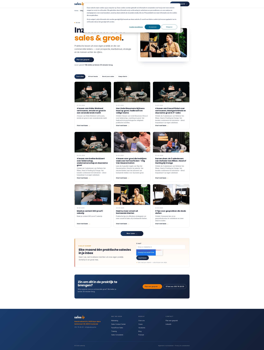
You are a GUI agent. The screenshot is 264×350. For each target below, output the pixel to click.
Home (76, 10)
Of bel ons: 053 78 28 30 (175, 286)
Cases (140, 324)
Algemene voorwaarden (166, 345)
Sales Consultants (117, 335)
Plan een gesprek (84, 60)
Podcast (141, 335)
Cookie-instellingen (136, 27)
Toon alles (80, 76)
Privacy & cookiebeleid (182, 345)
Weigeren (169, 27)
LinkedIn (168, 324)
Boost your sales (108, 76)
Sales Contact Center (118, 324)
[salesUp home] (79, 4)
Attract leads (93, 76)
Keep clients (122, 76)
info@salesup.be (90, 327)
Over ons (141, 320)
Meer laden (132, 234)
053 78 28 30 (79, 327)
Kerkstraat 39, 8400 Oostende (86, 324)
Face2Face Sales (117, 328)
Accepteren (153, 27)
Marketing (114, 320)
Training (114, 331)
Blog (139, 331)
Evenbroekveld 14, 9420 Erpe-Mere (87, 322)
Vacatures (141, 328)
